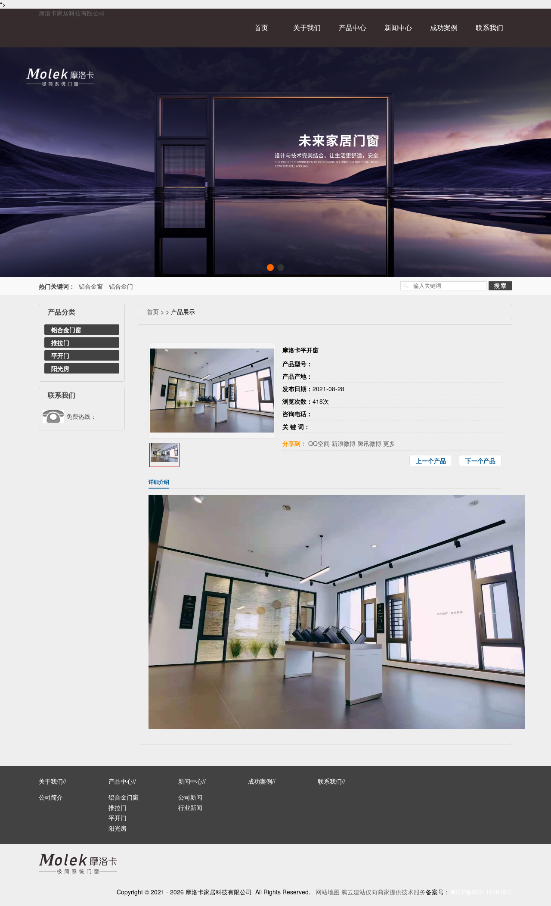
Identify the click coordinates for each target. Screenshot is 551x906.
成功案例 (444, 27)
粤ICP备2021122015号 (481, 891)
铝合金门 (121, 286)
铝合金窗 (91, 286)
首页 (261, 27)
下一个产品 (480, 460)
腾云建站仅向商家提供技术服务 (383, 891)
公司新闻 (190, 797)
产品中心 (352, 27)
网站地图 (328, 891)
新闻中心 (398, 27)
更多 (389, 443)
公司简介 (51, 797)
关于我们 (307, 27)
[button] (270, 267)
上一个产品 (431, 460)
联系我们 (489, 27)
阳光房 (60, 368)
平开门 (60, 355)
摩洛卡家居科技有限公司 (72, 13)
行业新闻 (190, 807)
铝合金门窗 (66, 329)
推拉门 (60, 342)
